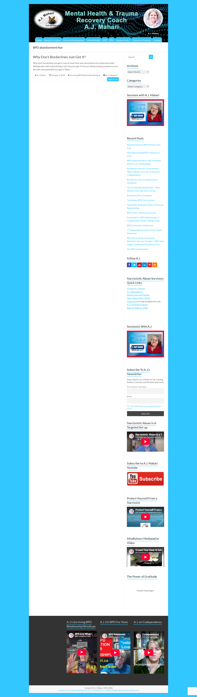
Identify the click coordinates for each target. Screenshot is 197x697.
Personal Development (73, 40)
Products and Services (78, 690)
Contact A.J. (63, 690)
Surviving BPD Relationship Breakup (85, 75)
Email (129, 396)
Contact (157, 40)
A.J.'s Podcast (94, 690)
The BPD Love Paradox (137, 249)
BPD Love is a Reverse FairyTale (141, 212)
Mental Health (93, 40)
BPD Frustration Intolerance (140, 225)
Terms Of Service (131, 690)
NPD (105, 40)
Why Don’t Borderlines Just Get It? (59, 57)
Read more (112, 79)
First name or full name (136, 387)
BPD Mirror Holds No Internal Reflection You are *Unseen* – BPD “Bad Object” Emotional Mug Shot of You (145, 241)
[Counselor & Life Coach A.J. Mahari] (48, 7)
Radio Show (118, 690)
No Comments (111, 75)
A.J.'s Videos (106, 690)
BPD (112, 40)
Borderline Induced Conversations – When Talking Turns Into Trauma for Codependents (143, 171)
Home (39, 40)
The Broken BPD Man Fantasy (141, 200)
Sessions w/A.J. (123, 40)
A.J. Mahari (41, 75)
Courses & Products (142, 40)
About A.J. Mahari (52, 40)
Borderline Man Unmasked (139, 195)
